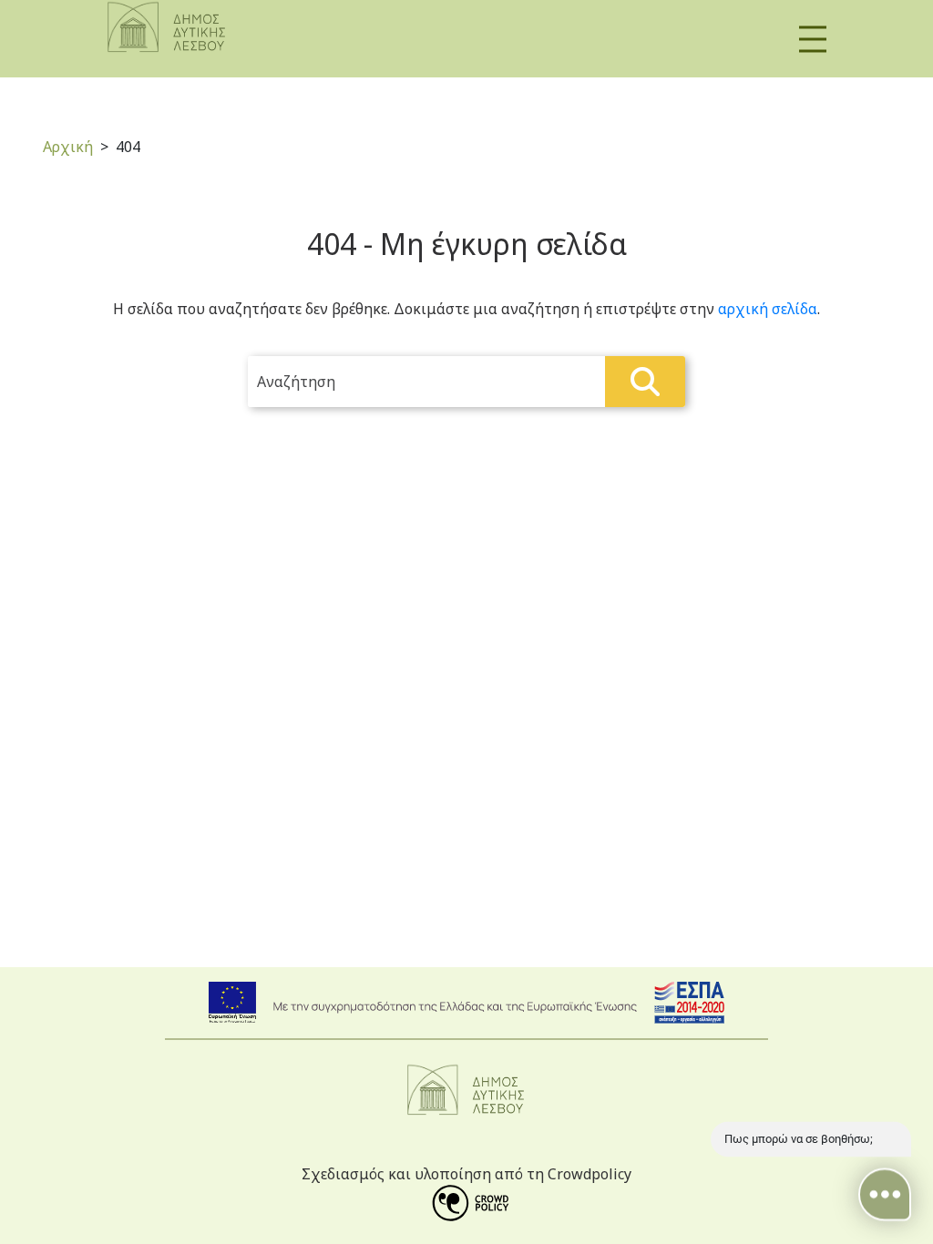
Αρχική (68, 147)
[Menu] (812, 38)
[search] (466, 381)
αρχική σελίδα (767, 309)
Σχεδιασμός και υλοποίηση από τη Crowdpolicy (466, 1174)
